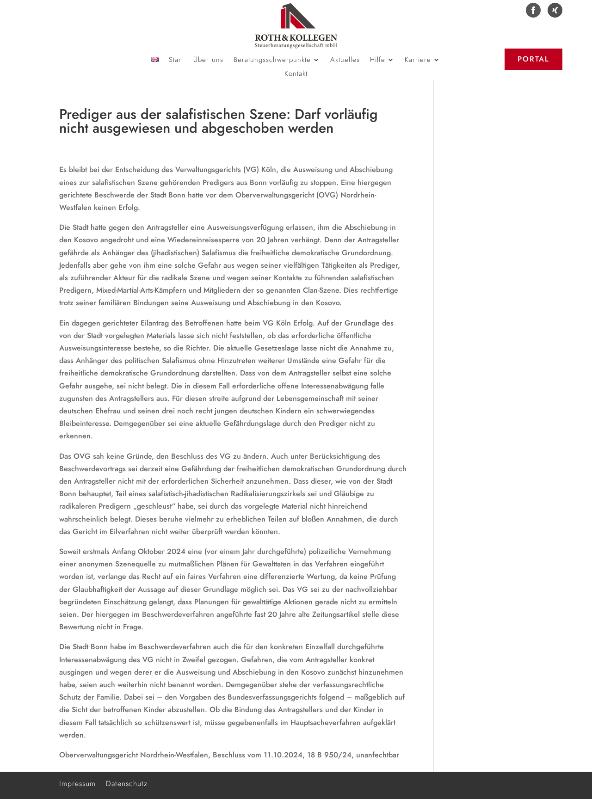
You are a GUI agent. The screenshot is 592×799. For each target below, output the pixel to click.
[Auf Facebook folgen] (533, 10)
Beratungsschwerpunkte (272, 60)
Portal (533, 59)
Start (176, 60)
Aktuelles (345, 60)
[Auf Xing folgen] (555, 10)
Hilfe (377, 60)
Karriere (418, 60)
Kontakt (296, 74)
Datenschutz (127, 782)
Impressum (77, 782)
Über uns (208, 60)
